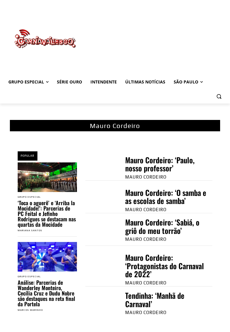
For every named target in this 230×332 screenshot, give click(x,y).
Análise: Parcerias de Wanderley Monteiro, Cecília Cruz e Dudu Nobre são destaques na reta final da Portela (46, 293)
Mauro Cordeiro (146, 176)
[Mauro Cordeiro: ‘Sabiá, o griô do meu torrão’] (99, 229)
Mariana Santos (30, 230)
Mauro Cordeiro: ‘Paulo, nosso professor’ (160, 164)
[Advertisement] (156, 33)
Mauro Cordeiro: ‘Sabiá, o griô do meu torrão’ (162, 226)
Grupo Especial (29, 197)
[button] (219, 96)
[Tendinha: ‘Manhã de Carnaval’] (99, 303)
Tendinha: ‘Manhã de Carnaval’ (154, 299)
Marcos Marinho (30, 310)
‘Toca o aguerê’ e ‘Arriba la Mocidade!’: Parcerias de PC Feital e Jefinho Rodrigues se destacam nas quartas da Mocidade (47, 213)
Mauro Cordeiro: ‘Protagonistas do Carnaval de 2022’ (164, 265)
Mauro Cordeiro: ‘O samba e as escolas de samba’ (165, 196)
